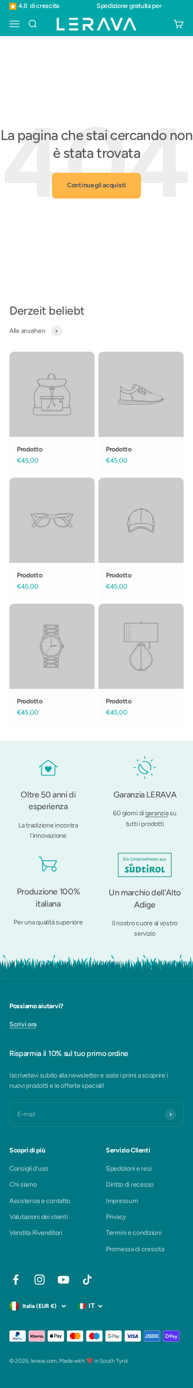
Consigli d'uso (28, 1169)
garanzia (157, 813)
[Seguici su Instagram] (39, 1279)
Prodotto (30, 449)
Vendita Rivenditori (35, 1233)
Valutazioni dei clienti (38, 1217)
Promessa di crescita (135, 1249)
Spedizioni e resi (128, 1169)
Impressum (122, 1201)
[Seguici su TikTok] (87, 1279)
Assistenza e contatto (39, 1201)
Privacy (116, 1217)
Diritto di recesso (130, 1185)
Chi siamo (23, 1185)
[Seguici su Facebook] (15, 1279)
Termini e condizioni (133, 1233)
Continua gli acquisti (96, 185)
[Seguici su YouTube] (63, 1279)
